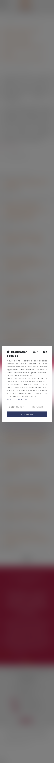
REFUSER (37, 407)
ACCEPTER (27, 414)
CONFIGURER (16, 407)
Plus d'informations (17, 399)
